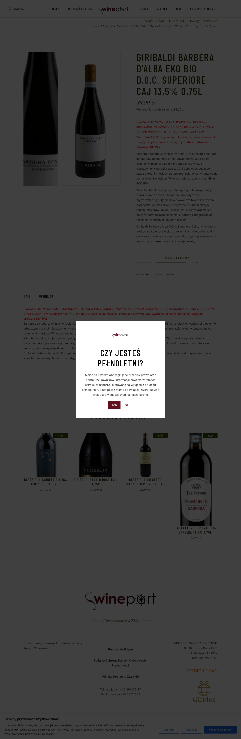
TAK (114, 405)
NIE (127, 405)
